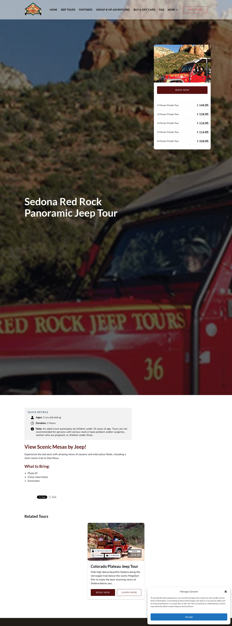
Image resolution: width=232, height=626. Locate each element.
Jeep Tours (68, 10)
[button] (225, 591)
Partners (85, 10)
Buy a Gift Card (144, 10)
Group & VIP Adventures (113, 10)
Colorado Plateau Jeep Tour (114, 566)
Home (53, 10)
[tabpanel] (182, 64)
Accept (189, 617)
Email (53, 497)
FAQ (161, 10)
